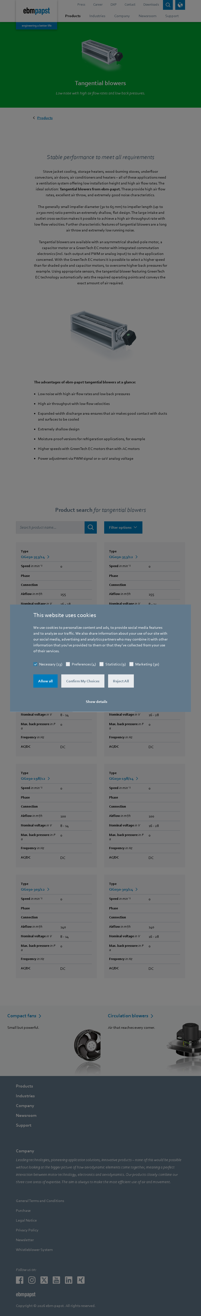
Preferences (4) (84, 664)
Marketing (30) (147, 664)
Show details (96, 701)
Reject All (121, 681)
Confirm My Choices (83, 681)
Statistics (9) (115, 664)
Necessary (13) (50, 664)
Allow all (45, 681)
